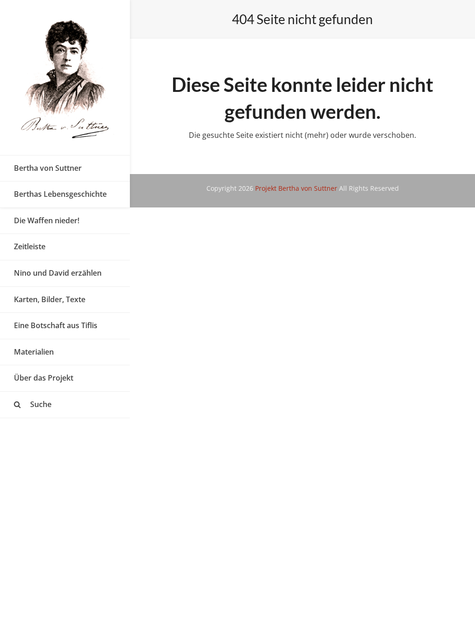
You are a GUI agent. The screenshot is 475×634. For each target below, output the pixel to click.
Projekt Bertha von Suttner (296, 188)
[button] (65, 405)
